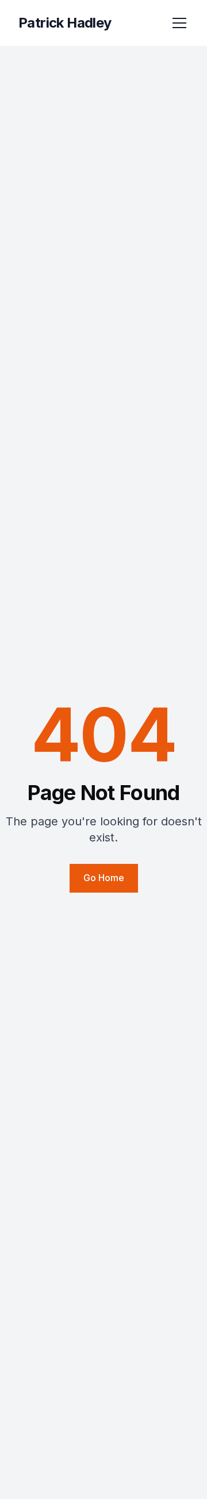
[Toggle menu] (179, 23)
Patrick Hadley (65, 22)
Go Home (103, 877)
